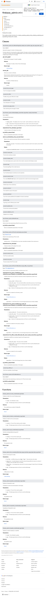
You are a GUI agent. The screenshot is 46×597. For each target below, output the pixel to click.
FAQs (32, 569)
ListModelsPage (9, 68)
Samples (3, 565)
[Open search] (29, 1)
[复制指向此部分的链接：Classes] (10, 41)
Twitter (17, 565)
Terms (2, 591)
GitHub (2, 569)
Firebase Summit (19, 563)
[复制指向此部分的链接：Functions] (12, 390)
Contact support (34, 561)
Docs (8, 9)
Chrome (3, 580)
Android (3, 578)
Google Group (34, 565)
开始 (41, 13)
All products (3, 586)
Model (5, 411)
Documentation (5, 5)
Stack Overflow (34, 563)
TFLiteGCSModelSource (11, 297)
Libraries (3, 567)
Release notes (33, 567)
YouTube (17, 567)
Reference (12, 9)
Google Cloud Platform (5, 584)
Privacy (6, 591)
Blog (17, 561)
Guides (2, 561)
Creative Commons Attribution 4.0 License (36, 550)
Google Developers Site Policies (37, 551)
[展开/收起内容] (7, 16)
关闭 (36, 13)
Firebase (4, 9)
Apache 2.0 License (20, 551)
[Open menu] (2, 1)
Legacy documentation (35, 571)
